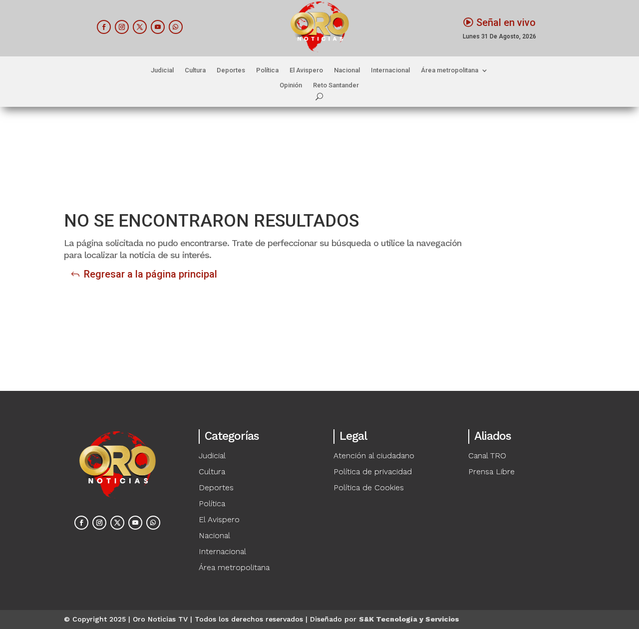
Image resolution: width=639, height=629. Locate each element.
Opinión (291, 85)
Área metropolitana (449, 70)
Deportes (231, 70)
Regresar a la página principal (150, 274)
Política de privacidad (372, 471)
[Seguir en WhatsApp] (176, 27)
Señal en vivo (506, 22)
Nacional (347, 70)
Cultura (195, 70)
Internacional (390, 70)
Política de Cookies (368, 487)
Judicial (162, 70)
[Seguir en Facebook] (104, 27)
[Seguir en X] (140, 27)
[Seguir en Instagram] (122, 27)
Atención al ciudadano (373, 455)
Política (267, 70)
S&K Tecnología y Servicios (409, 619)
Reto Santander (336, 85)
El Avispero (306, 70)
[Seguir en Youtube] (158, 27)
